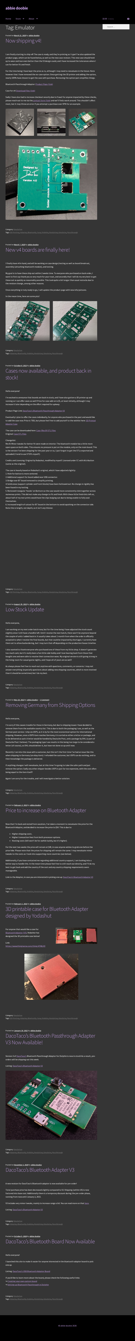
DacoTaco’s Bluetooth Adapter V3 (78, 877)
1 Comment (44, 700)
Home (8, 18)
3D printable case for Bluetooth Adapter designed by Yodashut (47, 912)
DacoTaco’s (21, 1056)
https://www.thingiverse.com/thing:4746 (25, 946)
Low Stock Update (25, 609)
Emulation (18, 229)
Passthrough (72, 232)
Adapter (23, 232)
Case (39, 232)
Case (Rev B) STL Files (46, 430)
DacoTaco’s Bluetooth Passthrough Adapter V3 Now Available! (50, 1039)
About (31, 18)
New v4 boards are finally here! (38, 249)
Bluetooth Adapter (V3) (16, 932)
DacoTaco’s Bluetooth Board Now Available (50, 1241)
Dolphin (45, 232)
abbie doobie (17, 8)
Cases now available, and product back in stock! (48, 374)
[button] (8, 546)
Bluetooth (32, 232)
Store (18, 18)
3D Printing (14, 232)
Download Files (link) (25, 90)
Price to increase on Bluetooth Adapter (46, 810)
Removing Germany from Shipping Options (50, 704)
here (87, 1203)
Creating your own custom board (22, 1281)
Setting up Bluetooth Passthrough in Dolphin (28, 1284)
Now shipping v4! (23, 40)
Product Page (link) (44, 84)
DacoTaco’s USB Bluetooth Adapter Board (31, 1271)
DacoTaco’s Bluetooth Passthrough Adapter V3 (44, 410)
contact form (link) (41, 100)
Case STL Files (20, 434)
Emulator (62, 232)
